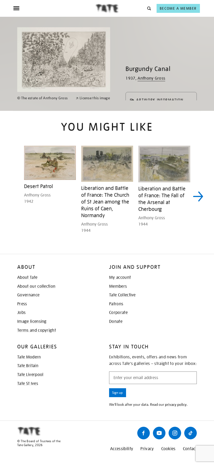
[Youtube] (159, 433)
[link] (44, 98)
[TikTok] (190, 433)
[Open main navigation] (54, 8)
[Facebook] (143, 433)
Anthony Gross (151, 78)
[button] (148, 8)
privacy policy (176, 404)
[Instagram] (175, 433)
